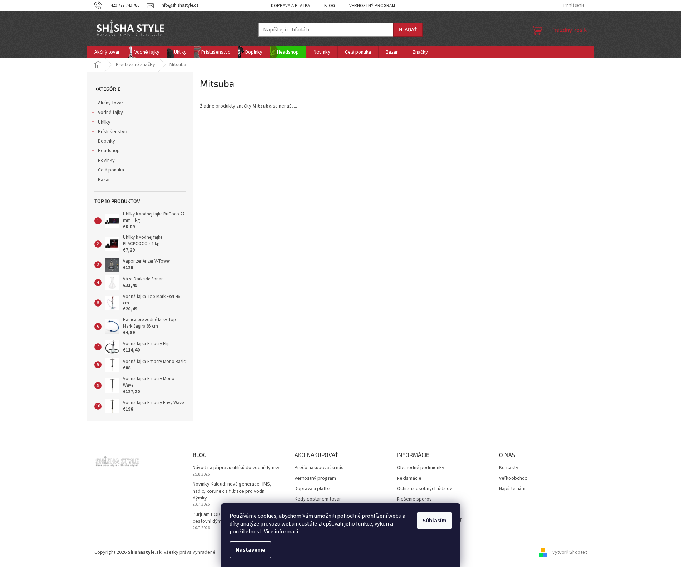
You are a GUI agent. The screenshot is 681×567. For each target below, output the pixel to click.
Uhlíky (104, 122)
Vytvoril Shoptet (569, 552)
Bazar (104, 179)
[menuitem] (107, 52)
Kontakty (508, 467)
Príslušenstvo (112, 131)
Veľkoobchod (513, 478)
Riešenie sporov (414, 499)
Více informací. (281, 532)
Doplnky (106, 141)
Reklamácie (409, 478)
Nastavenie (250, 550)
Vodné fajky (110, 112)
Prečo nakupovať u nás (319, 467)
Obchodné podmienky (420, 467)
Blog (329, 6)
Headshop (109, 150)
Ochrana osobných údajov (424, 489)
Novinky (106, 160)
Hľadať (408, 29)
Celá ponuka (111, 170)
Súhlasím (434, 520)
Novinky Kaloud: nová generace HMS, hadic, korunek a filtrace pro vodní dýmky (232, 491)
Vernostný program (372, 6)
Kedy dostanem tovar (318, 499)
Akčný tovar (110, 102)
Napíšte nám (512, 489)
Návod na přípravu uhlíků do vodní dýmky (236, 467)
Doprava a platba (290, 6)
